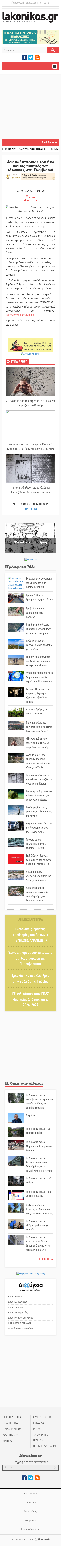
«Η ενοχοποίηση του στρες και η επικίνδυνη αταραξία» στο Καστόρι (30, 403)
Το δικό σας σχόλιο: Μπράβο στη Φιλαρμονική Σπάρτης (39, 1146)
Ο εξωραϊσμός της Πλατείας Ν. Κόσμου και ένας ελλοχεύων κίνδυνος (39, 1209)
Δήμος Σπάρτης (15, 1296)
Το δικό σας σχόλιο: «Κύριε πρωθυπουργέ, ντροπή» (37, 1225)
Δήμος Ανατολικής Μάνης (20, 1317)
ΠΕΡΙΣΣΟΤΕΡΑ (45, 1259)
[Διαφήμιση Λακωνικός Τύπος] (30, 1273)
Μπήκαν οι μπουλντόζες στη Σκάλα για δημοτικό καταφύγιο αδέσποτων (38, 661)
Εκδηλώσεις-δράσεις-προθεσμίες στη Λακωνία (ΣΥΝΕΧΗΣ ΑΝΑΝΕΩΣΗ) (39, 860)
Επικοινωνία (30, 1493)
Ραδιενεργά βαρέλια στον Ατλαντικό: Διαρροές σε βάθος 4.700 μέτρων (39, 795)
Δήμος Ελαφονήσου (17, 1301)
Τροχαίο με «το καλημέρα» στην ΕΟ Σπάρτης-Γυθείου (36, 844)
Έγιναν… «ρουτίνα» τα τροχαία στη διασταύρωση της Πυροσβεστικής (30, 958)
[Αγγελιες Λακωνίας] (30, 353)
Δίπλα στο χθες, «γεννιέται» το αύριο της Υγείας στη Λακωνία (38, 876)
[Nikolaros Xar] (30, 345)
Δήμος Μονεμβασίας (18, 1312)
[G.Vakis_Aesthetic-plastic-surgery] (30, 176)
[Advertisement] (30, 107)
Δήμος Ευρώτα (15, 1307)
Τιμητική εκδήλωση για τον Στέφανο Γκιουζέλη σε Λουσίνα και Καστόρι (30, 490)
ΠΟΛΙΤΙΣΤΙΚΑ (31, 509)
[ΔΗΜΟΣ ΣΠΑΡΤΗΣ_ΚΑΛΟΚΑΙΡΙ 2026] (30, 37)
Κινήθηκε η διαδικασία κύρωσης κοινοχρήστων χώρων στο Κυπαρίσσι (38, 629)
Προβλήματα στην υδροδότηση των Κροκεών (35, 613)
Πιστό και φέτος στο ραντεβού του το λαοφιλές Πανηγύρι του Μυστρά (39, 727)
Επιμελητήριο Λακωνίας (19, 1323)
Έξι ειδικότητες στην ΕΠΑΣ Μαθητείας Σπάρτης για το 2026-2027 (30, 1000)
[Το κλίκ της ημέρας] (30, 537)
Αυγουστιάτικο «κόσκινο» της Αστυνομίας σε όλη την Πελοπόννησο (39, 828)
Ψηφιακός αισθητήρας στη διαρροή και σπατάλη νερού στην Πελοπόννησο (39, 677)
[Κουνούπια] (30, 559)
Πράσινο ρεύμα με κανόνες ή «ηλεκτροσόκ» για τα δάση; (39, 645)
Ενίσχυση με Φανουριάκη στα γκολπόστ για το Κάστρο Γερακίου (39, 583)
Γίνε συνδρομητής (30, 1529)
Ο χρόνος (30, 1115)
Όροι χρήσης (30, 1511)
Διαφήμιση (30, 1520)
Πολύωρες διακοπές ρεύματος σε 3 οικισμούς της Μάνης (39, 812)
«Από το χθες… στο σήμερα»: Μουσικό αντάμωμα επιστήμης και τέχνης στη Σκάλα (30, 446)
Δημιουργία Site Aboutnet (23, 1539)
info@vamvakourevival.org (20, 315)
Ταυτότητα (30, 1502)
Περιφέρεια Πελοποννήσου (21, 1328)
